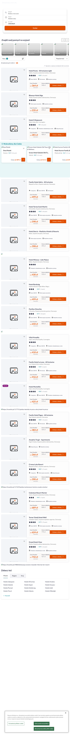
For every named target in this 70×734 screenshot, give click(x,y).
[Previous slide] (3, 79)
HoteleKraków (50, 582)
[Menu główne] (67, 2)
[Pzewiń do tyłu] (67, 40)
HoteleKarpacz (50, 585)
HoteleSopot (28, 585)
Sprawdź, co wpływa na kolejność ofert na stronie (57, 66)
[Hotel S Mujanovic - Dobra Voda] (14, 128)
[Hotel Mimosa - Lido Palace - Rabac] (14, 268)
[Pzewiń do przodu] (63, 40)
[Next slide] (24, 79)
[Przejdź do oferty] (23, 159)
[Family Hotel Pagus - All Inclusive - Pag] (14, 423)
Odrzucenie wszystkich (41, 723)
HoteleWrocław (29, 582)
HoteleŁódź (49, 588)
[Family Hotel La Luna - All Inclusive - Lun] (14, 370)
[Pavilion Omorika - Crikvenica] (14, 317)
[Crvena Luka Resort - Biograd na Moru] (14, 473)
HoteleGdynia (28, 591)
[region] (14, 79)
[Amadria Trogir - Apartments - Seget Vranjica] (14, 448)
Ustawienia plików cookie (15, 723)
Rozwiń (7, 595)
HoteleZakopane (8, 582)
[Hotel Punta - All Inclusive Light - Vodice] (14, 79)
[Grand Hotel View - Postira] (14, 550)
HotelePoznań (8, 588)
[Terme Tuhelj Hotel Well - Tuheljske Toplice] (14, 526)
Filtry (4, 58)
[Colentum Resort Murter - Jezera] (14, 501)
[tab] (10, 89)
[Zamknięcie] (66, 713)
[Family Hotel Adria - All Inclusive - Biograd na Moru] (14, 190)
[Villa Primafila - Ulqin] (14, 346)
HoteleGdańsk (8, 585)
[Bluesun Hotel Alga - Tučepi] (14, 104)
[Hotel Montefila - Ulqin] (14, 395)
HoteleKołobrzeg (30, 588)
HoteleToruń (7, 591)
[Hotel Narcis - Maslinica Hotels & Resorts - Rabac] (14, 239)
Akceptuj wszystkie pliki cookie (44, 728)
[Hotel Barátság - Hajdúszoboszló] (14, 293)
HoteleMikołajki (50, 591)
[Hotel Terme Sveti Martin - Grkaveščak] (14, 215)
